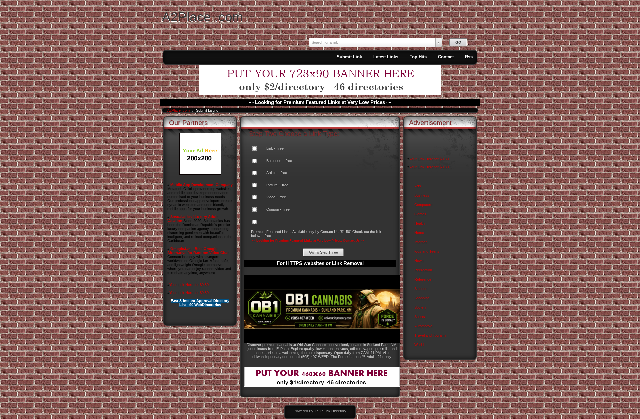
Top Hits (418, 56)
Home (419, 233)
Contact (446, 56)
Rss (469, 56)
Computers (423, 205)
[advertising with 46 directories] (200, 173)
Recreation (423, 270)
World (419, 345)
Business (421, 195)
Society (420, 307)
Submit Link (349, 56)
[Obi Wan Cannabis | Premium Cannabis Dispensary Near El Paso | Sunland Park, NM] (322, 341)
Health (419, 223)
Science (420, 289)
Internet (420, 242)
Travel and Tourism (430, 335)
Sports (419, 317)
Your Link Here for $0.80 (189, 285)
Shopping (421, 298)
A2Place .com (202, 17)
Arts (417, 186)
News (419, 261)
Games (420, 214)
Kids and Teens (426, 251)
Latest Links (385, 56)
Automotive (423, 326)
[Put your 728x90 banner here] (320, 93)
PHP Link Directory (330, 411)
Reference (422, 279)
